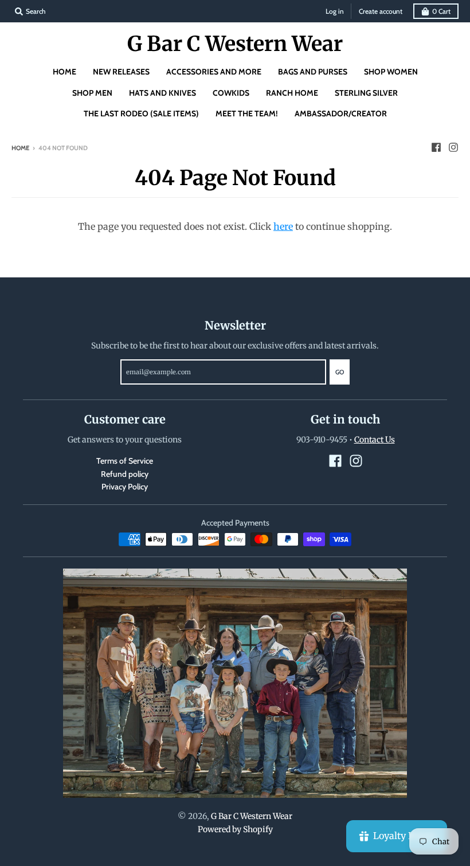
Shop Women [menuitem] (391, 71)
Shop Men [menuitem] (92, 93)
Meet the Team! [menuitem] (247, 113)
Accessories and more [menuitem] (213, 71)
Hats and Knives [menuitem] (162, 93)
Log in (335, 11)
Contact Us (374, 439)
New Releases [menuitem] (121, 71)
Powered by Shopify (235, 829)
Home (20, 148)
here (283, 226)
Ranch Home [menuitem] (292, 93)
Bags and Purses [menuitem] (312, 71)
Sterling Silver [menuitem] (366, 93)
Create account (380, 11)
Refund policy (124, 474)
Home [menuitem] (64, 71)
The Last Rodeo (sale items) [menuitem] (141, 113)
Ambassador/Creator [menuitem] (341, 113)
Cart (441, 11)
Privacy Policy (124, 486)
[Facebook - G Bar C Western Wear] (436, 147)
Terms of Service (124, 461)
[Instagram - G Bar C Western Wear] (453, 147)
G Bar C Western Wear (235, 44)
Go (339, 372)
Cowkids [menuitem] (231, 93)
